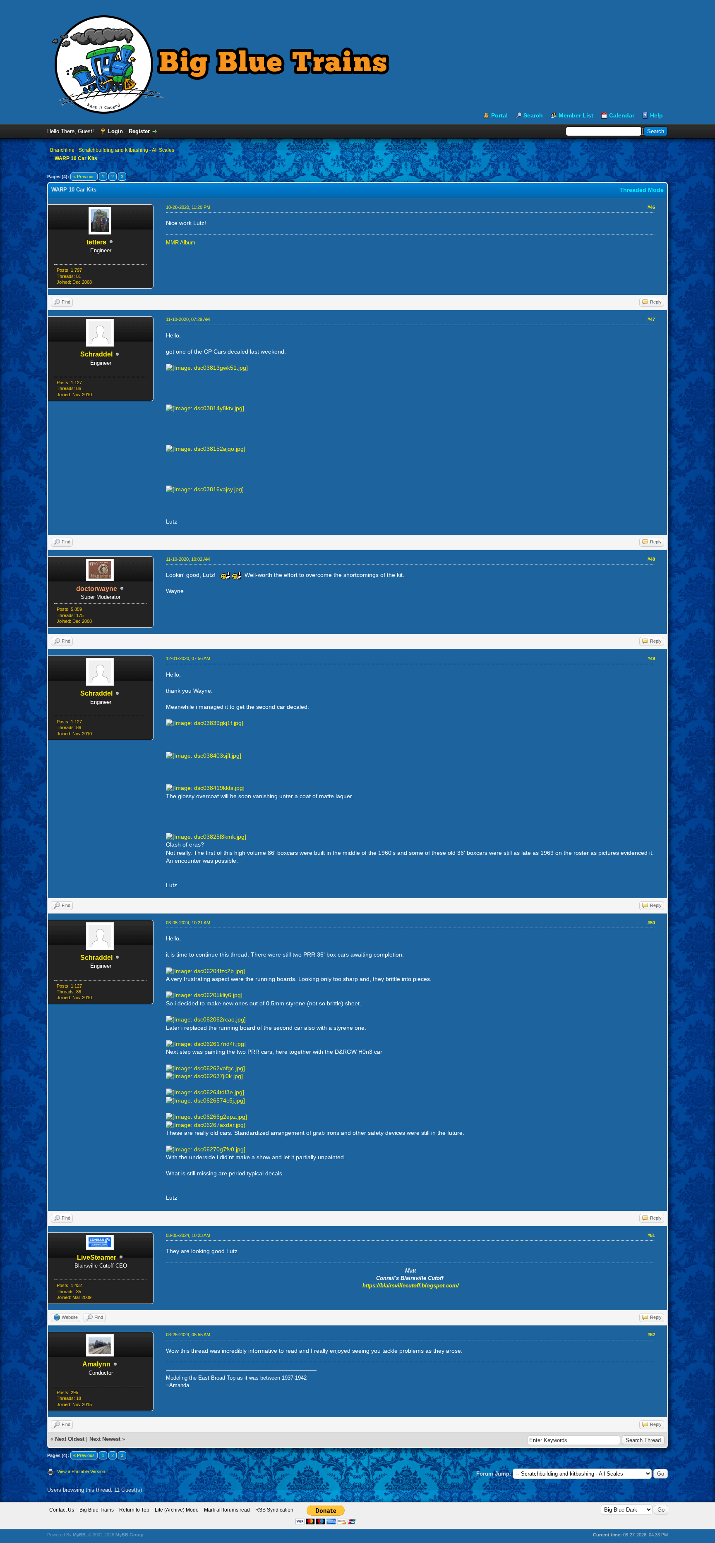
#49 (651, 658)
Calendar (621, 115)
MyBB (79, 1534)
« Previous (84, 176)
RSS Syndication (274, 1510)
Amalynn (96, 1364)
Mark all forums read (227, 1510)
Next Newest (104, 1439)
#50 (651, 922)
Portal (499, 115)
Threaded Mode (641, 190)
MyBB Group (129, 1534)
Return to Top (134, 1510)
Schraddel (96, 354)
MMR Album (180, 242)
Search (533, 115)
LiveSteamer (96, 1257)
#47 (651, 319)
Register (139, 131)
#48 (651, 559)
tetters (96, 242)
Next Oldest (69, 1439)
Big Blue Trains (96, 1510)
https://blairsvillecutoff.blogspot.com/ (410, 1285)
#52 (651, 1334)
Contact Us (61, 1510)
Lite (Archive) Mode (177, 1510)
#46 (651, 207)
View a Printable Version (81, 1471)
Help (656, 115)
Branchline (62, 150)
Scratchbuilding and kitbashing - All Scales (126, 150)
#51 (651, 1235)
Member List (576, 115)
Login (115, 131)
